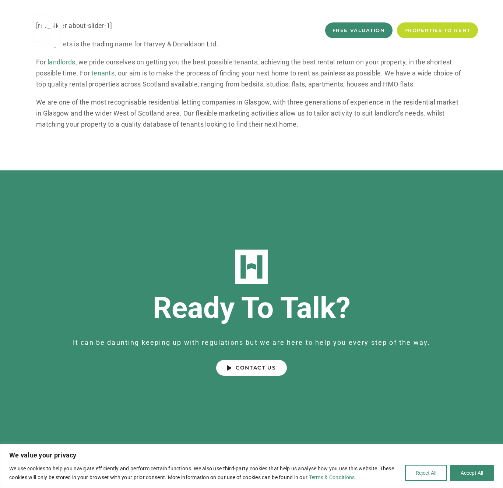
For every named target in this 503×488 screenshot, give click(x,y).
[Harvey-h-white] (47, 14)
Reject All (426, 473)
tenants (103, 73)
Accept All (472, 473)
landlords (61, 62)
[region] (251, 466)
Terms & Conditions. (332, 477)
